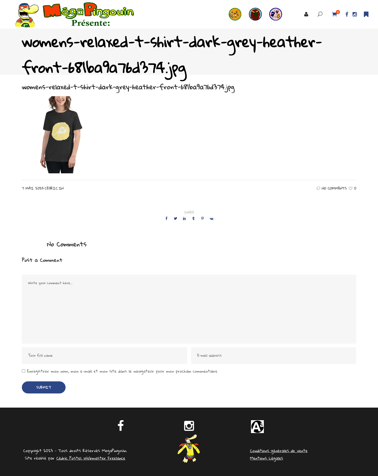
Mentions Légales (266, 458)
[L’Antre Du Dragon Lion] (259, 14)
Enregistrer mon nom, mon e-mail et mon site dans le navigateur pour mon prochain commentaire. (122, 371)
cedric (51, 188)
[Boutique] (279, 14)
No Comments (334, 188)
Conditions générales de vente (279, 450)
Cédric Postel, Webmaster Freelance (90, 458)
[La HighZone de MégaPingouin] (239, 14)
